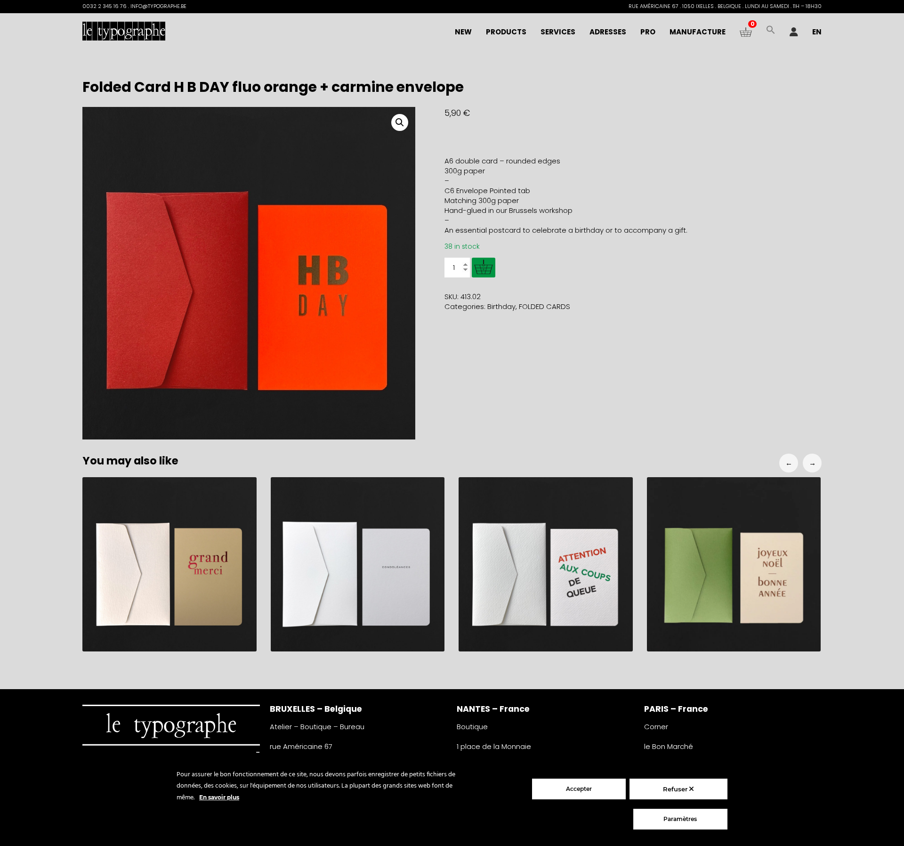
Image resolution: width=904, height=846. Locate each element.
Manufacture (698, 32)
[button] (770, 32)
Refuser (676, 789)
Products (506, 32)
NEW (463, 32)
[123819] (483, 267)
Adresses (607, 32)
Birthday (501, 306)
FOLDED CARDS (544, 306)
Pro (647, 32)
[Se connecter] (794, 32)
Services (558, 32)
